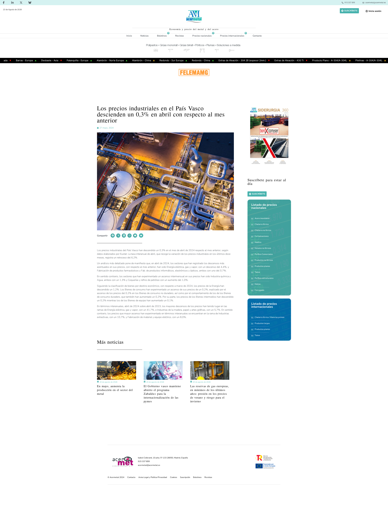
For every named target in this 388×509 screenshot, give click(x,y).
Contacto (257, 35)
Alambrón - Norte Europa (92, 60)
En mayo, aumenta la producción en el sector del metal (115, 389)
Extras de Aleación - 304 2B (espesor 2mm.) (224, 60)
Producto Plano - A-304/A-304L (311, 60)
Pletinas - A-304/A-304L (350, 60)
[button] (113, 236)
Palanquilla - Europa (59, 60)
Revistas (179, 35)
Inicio (129, 35)
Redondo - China (182, 60)
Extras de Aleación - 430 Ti (271, 60)
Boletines (162, 35)
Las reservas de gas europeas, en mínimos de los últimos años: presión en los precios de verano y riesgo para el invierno (209, 393)
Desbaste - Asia (31, 60)
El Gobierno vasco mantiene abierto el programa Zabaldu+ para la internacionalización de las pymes (162, 393)
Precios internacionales (232, 35)
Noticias (144, 35)
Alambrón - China (123, 60)
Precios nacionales (202, 35)
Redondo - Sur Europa (153, 60)
